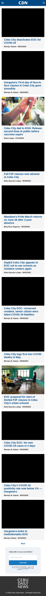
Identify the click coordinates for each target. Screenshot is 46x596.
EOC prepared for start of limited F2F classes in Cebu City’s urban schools (20, 400)
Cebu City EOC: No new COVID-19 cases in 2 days (19, 444)
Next (23, 544)
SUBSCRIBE (23, 562)
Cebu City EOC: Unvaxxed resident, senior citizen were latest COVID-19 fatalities (21, 311)
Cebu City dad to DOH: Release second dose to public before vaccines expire (23, 131)
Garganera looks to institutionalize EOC (16, 533)
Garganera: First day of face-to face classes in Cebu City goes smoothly (22, 85)
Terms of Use (15, 568)
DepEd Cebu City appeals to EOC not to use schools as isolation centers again (21, 265)
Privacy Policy (25, 569)
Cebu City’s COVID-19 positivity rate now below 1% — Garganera (23, 488)
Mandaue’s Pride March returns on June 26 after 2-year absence (23, 219)
